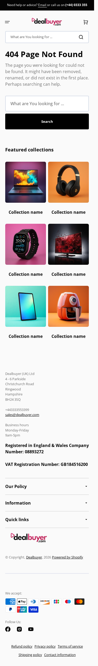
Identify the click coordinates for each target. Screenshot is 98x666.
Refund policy (21, 646)
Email (42, 5)
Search (47, 121)
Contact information (60, 654)
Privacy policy (45, 646)
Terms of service (70, 646)
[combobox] (47, 37)
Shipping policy (30, 654)
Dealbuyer (34, 557)
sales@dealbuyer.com (22, 414)
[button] (7, 22)
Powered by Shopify (67, 557)
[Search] (82, 37)
